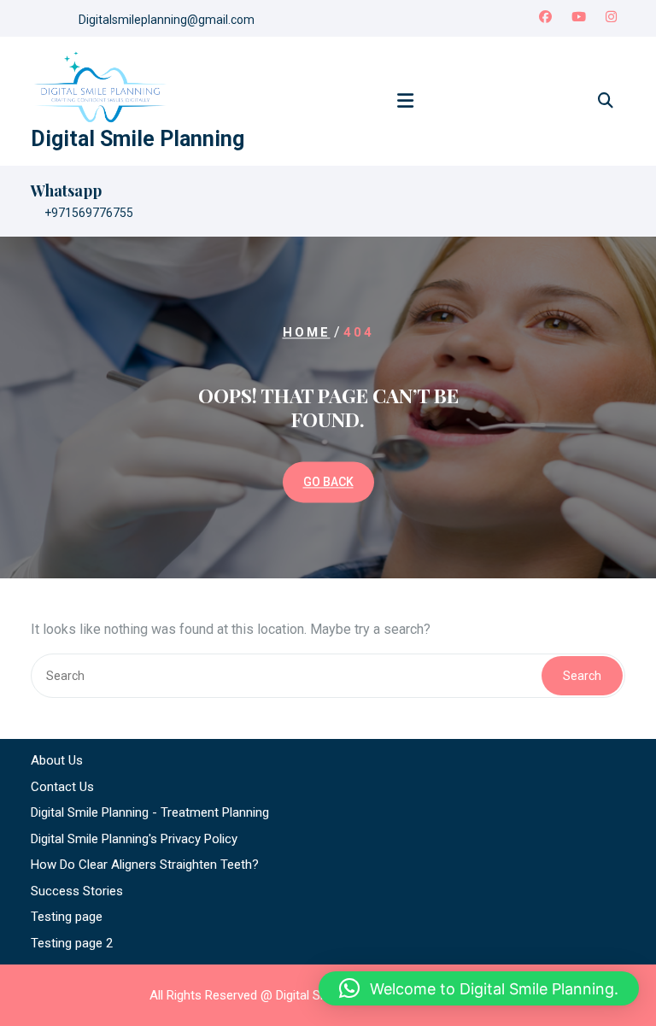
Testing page (66, 916)
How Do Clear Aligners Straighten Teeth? (145, 864)
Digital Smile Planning (137, 138)
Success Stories (77, 891)
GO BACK (328, 483)
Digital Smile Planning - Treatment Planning (150, 812)
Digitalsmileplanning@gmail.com (167, 19)
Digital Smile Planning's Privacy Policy (134, 839)
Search (582, 676)
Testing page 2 (72, 943)
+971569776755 (88, 213)
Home (307, 333)
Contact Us (62, 786)
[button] (479, 988)
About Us (57, 760)
